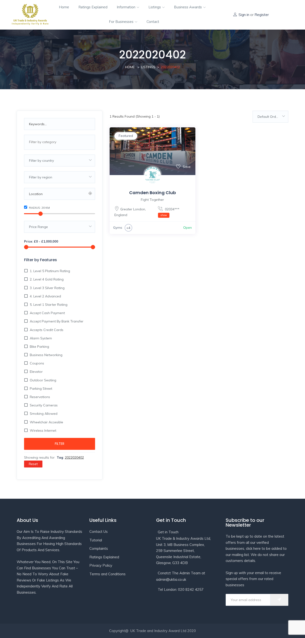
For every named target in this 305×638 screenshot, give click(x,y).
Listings (155, 7)
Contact (153, 21)
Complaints (98, 548)
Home (64, 7)
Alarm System (41, 338)
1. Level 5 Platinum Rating (50, 271)
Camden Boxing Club (152, 193)
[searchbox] (59, 142)
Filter (59, 443)
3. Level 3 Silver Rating (47, 288)
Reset (33, 464)
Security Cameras (44, 405)
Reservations (40, 397)
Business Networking (46, 355)
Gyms (117, 227)
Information (126, 7)
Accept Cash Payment (47, 313)
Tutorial (95, 540)
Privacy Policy (100, 565)
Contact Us (98, 531)
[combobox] (59, 142)
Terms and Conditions (107, 574)
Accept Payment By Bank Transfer (56, 321)
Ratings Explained (92, 7)
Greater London (132, 209)
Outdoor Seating (43, 380)
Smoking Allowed (43, 413)
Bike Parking (39, 346)
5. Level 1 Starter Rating (48, 304)
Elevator (36, 371)
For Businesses (121, 21)
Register (261, 14)
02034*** (169, 212)
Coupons (37, 363)
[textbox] (59, 160)
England (120, 215)
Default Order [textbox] (268, 116)
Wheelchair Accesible (46, 422)
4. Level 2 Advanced (45, 296)
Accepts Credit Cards (46, 330)
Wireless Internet (43, 430)
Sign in (244, 14)
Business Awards (188, 7)
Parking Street (41, 388)
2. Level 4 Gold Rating (47, 279)
